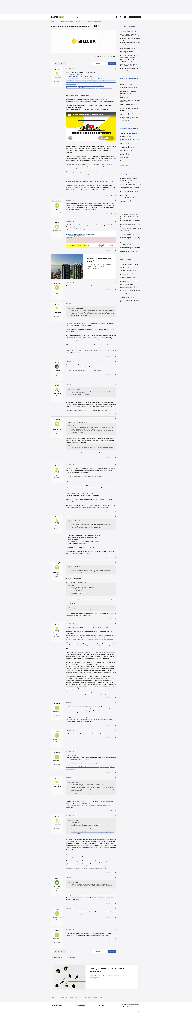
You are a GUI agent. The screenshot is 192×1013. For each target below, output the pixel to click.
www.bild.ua (93, 99)
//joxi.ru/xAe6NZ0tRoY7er (84, 803)
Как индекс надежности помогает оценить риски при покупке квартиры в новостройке (90, 80)
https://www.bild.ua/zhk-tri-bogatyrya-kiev (77, 229)
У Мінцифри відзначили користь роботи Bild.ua (79, 76)
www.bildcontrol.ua (102, 99)
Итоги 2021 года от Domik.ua (74, 74)
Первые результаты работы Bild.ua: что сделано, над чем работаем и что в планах (89, 88)
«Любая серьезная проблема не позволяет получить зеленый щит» (85, 86)
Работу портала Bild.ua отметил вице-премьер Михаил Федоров (84, 78)
